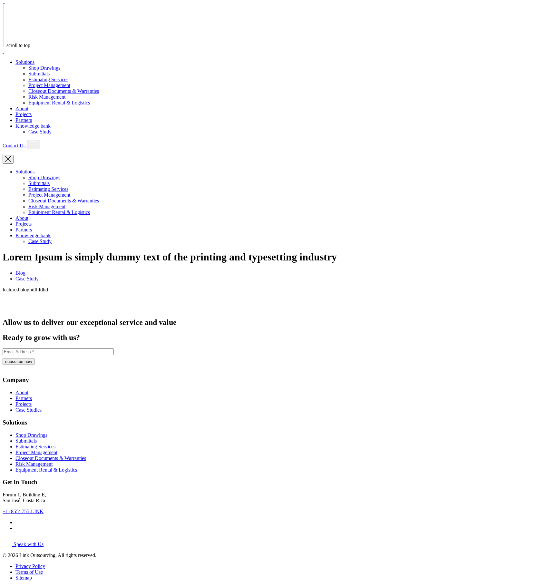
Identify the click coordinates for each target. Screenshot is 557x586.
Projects (23, 114)
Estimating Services (48, 79)
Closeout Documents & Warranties (63, 91)
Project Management (49, 85)
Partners (23, 120)
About (21, 108)
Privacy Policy (30, 566)
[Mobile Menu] (33, 144)
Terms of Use (29, 572)
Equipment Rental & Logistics (59, 102)
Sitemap (23, 578)
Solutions (24, 62)
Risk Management (46, 97)
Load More (278, 303)
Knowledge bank (33, 126)
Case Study (40, 131)
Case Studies (28, 410)
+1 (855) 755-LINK (23, 511)
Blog (20, 273)
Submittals (39, 73)
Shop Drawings (44, 68)
